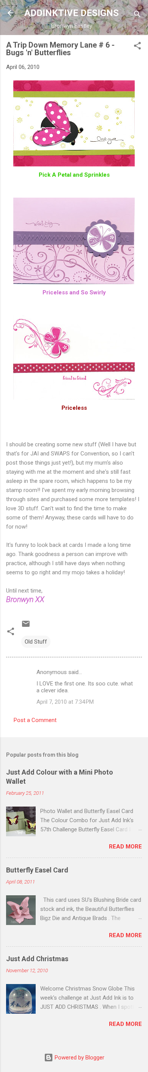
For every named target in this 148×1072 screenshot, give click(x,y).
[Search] (137, 15)
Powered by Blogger (78, 1057)
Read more (125, 846)
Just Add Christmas (37, 959)
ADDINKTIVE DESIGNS (71, 13)
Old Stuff (36, 641)
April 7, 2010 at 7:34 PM (65, 701)
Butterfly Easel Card (37, 870)
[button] (137, 47)
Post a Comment (35, 720)
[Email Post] (25, 626)
